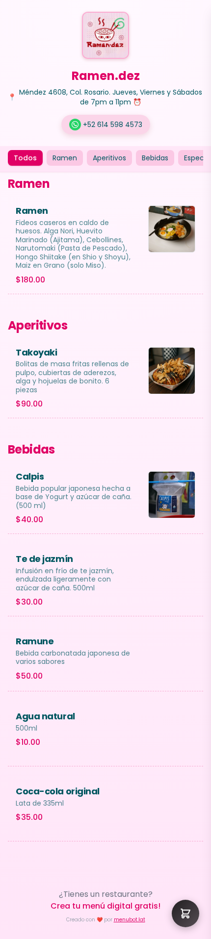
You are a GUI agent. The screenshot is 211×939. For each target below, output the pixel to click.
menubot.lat (129, 919)
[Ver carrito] (185, 913)
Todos (25, 158)
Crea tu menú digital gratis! (105, 906)
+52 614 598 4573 (112, 124)
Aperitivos (109, 158)
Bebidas (155, 158)
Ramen (65, 158)
